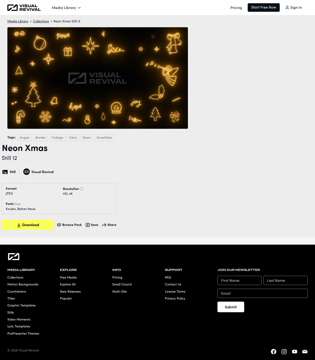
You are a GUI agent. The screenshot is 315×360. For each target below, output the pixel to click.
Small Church (122, 284)
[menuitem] (66, 7)
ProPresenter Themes (23, 333)
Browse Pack (72, 224)
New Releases (70, 291)
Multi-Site (119, 291)
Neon (87, 137)
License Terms (175, 291)
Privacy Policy (175, 298)
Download (30, 224)
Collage (57, 137)
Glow (73, 137)
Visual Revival (42, 171)
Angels (25, 137)
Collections (41, 21)
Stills (10, 312)
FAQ (168, 277)
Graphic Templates (21, 305)
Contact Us (173, 284)
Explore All (67, 284)
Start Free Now (263, 7)
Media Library (64, 7)
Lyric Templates (18, 326)
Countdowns (16, 291)
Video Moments (18, 319)
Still (13, 171)
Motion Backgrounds (22, 284)
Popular (66, 298)
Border (41, 137)
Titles (11, 298)
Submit (231, 306)
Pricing (236, 7)
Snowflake (104, 137)
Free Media (68, 277)
